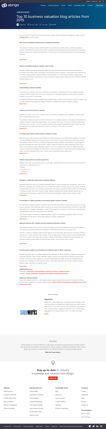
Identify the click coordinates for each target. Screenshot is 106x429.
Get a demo (99, 5)
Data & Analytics (8, 401)
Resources (58, 395)
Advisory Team (34, 415)
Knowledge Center (79, 5)
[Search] (103, 1)
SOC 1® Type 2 (85, 413)
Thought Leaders (60, 401)
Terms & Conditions (28, 426)
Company (90, 5)
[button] (71, 426)
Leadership (84, 395)
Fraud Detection (34, 398)
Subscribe (53, 378)
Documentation (86, 410)
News (83, 398)
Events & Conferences (61, 408)
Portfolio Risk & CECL (10, 398)
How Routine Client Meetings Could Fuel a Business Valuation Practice (48, 271)
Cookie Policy (39, 426)
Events (70, 5)
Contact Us (94, 1)
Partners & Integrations (10, 405)
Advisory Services (53, 5)
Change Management (36, 401)
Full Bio (46, 314)
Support (83, 401)
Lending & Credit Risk (23, 12)
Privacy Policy (17, 426)
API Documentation (9, 408)
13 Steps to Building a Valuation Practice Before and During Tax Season (47, 273)
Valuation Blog (23, 37)
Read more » (23, 59)
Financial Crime (8, 391)
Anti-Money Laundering (36, 395)
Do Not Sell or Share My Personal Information (71, 426)
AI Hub (63, 5)
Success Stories (60, 398)
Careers (88, 1)
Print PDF (53, 24)
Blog (56, 391)
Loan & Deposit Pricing (36, 408)
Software (43, 5)
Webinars (58, 405)
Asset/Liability (34, 391)
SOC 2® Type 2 (85, 417)
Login (100, 1)
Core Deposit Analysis (36, 405)
